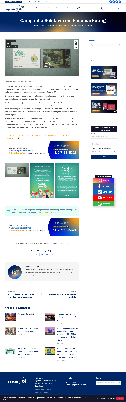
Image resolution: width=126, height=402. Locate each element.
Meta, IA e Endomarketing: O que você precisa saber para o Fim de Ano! (28, 351)
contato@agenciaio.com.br (49, 2)
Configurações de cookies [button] (106, 399)
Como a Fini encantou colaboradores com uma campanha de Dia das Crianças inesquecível (67, 352)
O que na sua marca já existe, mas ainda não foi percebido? (67, 317)
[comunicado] (67, 180)
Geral (8, 43)
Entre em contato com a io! (48, 213)
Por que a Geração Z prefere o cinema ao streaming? (26, 317)
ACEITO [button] (120, 398)
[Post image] (10, 317)
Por (54, 243)
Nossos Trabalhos (12, 46)
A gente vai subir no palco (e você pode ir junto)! (28, 329)
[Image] (103, 180)
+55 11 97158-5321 (31, 2)
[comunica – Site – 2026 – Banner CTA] (42, 158)
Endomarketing (11, 41)
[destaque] (17, 170)
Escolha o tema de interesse (101, 148)
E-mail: (93, 141)
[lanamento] (42, 180)
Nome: (93, 133)
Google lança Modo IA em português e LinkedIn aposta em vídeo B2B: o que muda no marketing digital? (67, 334)
